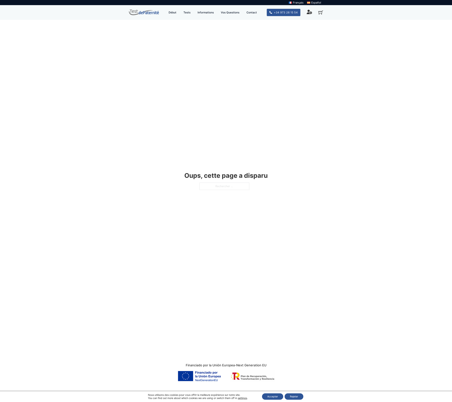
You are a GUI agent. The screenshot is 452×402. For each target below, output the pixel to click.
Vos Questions (230, 12)
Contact (251, 12)
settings (242, 398)
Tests (187, 12)
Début (172, 12)
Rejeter (294, 396)
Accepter (272, 396)
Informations (206, 12)
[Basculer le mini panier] (320, 12)
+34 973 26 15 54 (286, 12)
